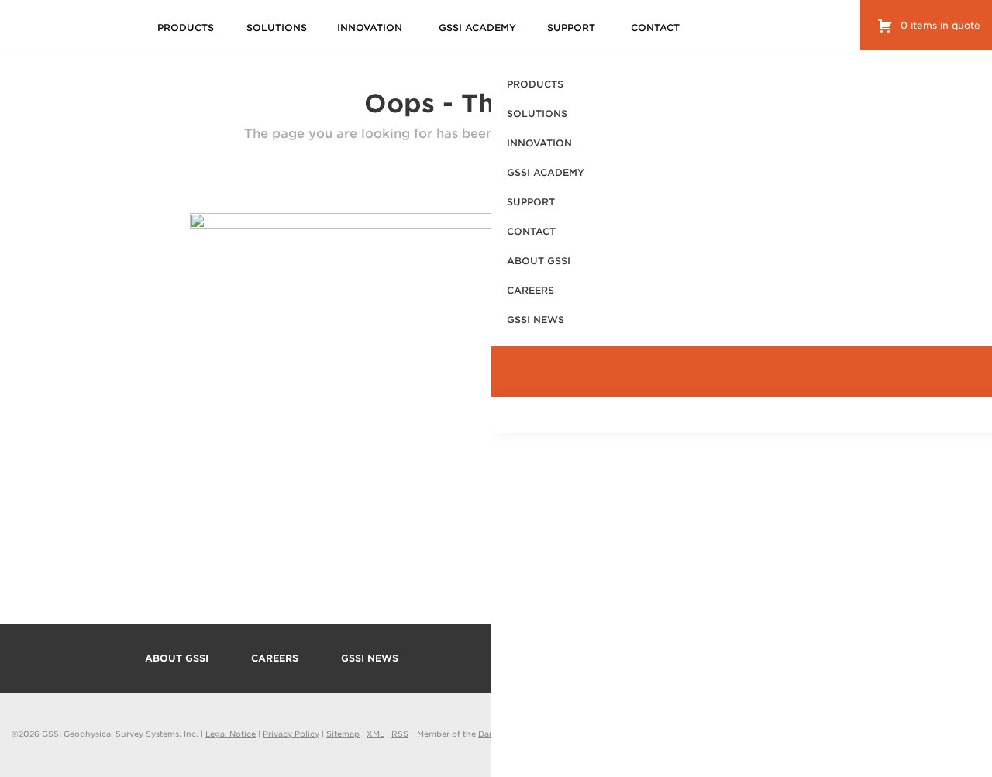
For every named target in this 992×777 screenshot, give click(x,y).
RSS (399, 733)
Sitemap (343, 733)
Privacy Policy (291, 733)
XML (375, 733)
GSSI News (369, 658)
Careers (274, 658)
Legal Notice (230, 733)
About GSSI (176, 658)
